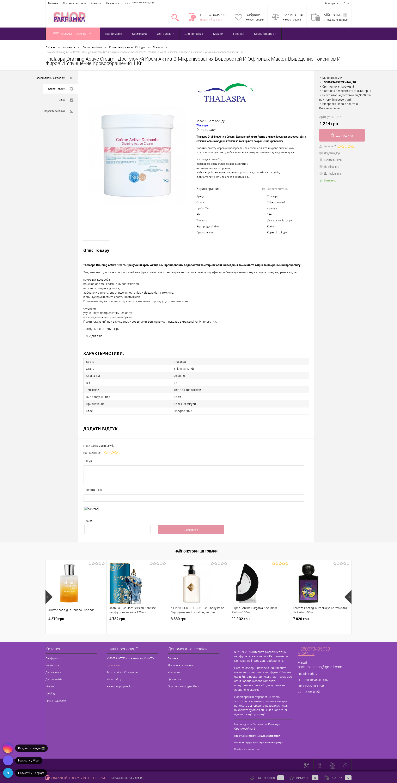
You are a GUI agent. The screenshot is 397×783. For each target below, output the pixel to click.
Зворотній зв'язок (210, 19)
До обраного (331, 167)
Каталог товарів (73, 34)
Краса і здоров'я (265, 34)
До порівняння (333, 173)
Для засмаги (165, 34)
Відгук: (88, 461)
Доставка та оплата (74, 3)
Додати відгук (332, 153)
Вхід (346, 3)
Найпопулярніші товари (196, 551)
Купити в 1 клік (333, 160)
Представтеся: (93, 490)
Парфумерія (113, 34)
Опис (62, 100)
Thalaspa (202, 125)
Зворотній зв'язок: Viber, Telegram (78, 778)
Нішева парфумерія (119, 686)
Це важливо (113, 3)
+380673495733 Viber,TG (314, 651)
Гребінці (238, 34)
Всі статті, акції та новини (122, 672)
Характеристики (54, 111)
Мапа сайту (114, 679)
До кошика (344, 135)
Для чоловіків (193, 34)
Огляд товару (56, 89)
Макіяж (218, 34)
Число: (88, 520)
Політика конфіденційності (185, 686)
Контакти (96, 3)
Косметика (139, 34)
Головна (53, 3)
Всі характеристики (275, 189)
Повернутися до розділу (50, 78)
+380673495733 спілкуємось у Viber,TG (130, 658)
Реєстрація (331, 3)
